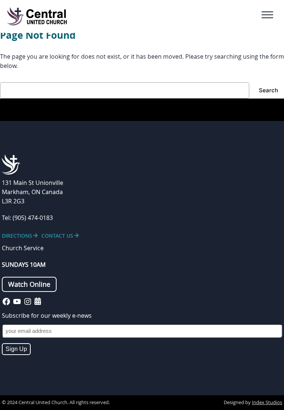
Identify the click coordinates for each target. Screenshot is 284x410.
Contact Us (57, 235)
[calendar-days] (37, 301)
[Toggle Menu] (267, 15)
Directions (17, 235)
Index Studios (267, 402)
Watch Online (29, 284)
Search (268, 90)
